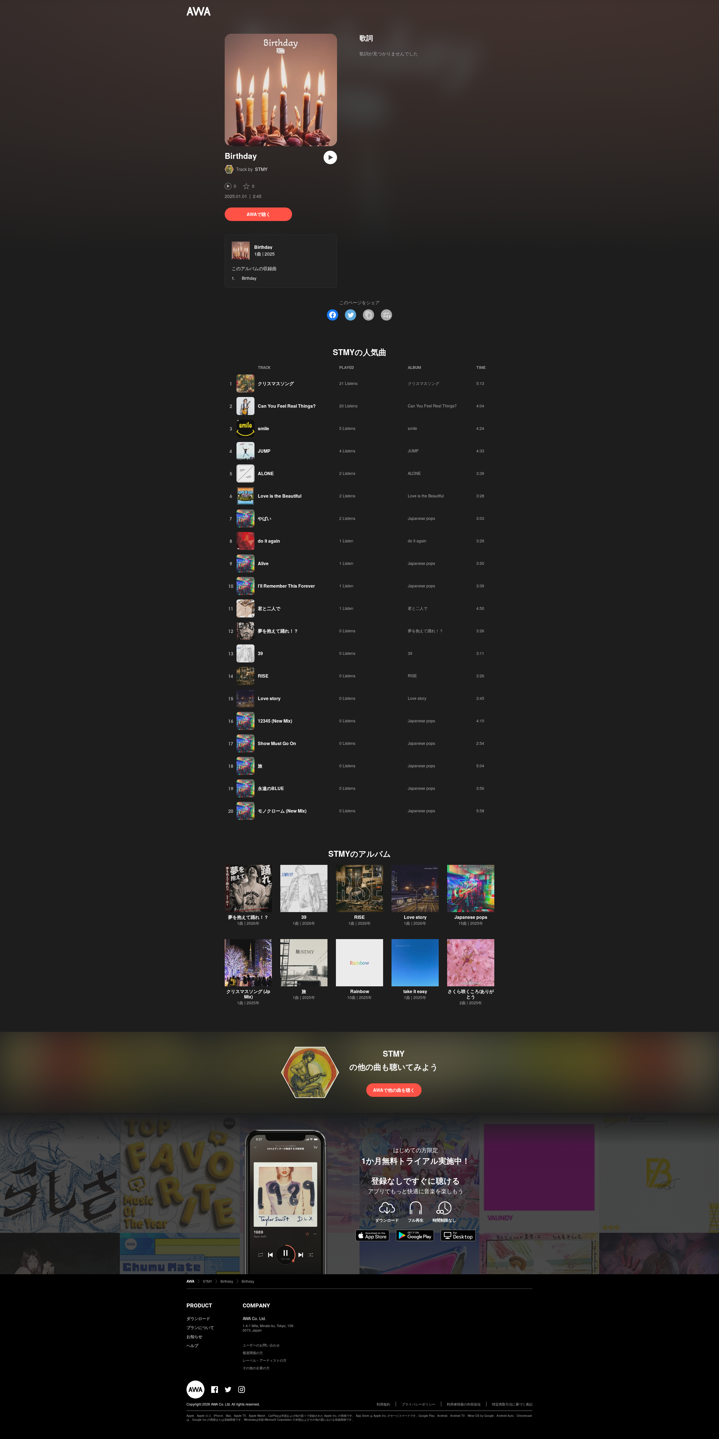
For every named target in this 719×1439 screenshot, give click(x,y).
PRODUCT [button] (199, 1305)
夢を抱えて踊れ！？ (278, 631)
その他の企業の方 (256, 1367)
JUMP (264, 451)
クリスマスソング (276, 383)
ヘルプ (192, 1345)
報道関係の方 (253, 1352)
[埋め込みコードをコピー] (386, 315)
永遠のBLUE (271, 788)
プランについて (200, 1327)
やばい (264, 518)
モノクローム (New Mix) (282, 811)
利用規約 (383, 1404)
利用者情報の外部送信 (464, 1404)
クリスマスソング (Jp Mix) (248, 994)
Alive (263, 563)
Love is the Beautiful (279, 496)
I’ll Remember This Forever (286, 586)
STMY (261, 169)
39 (260, 653)
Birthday (263, 247)
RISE (263, 676)
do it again (269, 541)
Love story (269, 698)
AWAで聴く (258, 214)
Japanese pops (421, 518)
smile (263, 428)
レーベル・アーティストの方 (264, 1360)
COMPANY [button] (256, 1305)
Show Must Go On (277, 743)
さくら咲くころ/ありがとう (471, 994)
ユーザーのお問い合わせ (261, 1345)
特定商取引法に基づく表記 (512, 1404)
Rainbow (359, 991)
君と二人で (269, 608)
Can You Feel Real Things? (287, 406)
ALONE (266, 473)
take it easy (415, 991)
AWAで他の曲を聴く (394, 1090)
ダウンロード (198, 1318)
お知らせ (194, 1336)
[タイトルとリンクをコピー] (368, 315)
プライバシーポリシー (418, 1404)
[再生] (330, 157)
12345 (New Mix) (275, 721)
